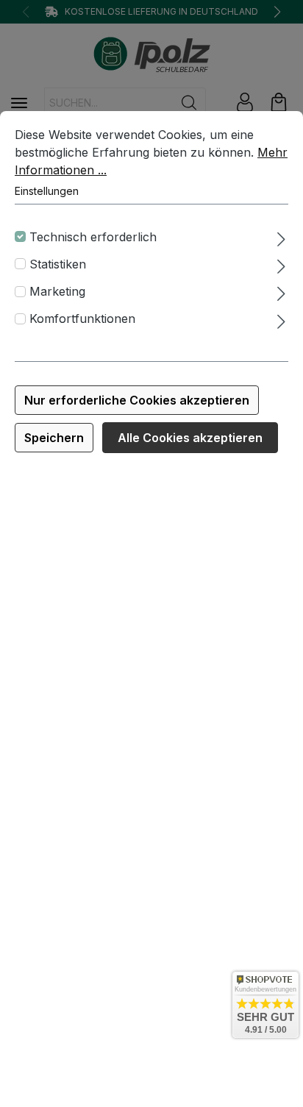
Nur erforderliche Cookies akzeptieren (136, 400)
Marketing (57, 291)
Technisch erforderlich (93, 236)
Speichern (54, 437)
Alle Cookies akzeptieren (190, 437)
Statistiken (57, 264)
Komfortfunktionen (82, 318)
